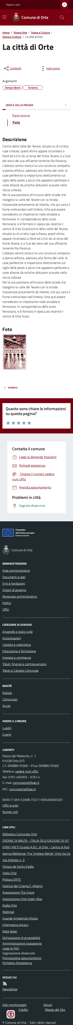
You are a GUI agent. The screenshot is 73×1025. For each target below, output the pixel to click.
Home (6, 32)
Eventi (6, 734)
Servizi (47, 1004)
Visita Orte (9, 873)
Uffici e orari (10, 805)
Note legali (9, 931)
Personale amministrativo (19, 596)
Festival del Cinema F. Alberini (22, 885)
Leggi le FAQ (10, 948)
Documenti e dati (13, 577)
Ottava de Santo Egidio (18, 866)
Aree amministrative (16, 570)
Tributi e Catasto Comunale (20, 670)
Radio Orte (9, 905)
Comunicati (9, 699)
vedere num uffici (26, 771)
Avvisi (6, 705)
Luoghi (6, 728)
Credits (23, 1009)
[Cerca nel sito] (60, 17)
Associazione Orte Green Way (22, 898)
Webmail (8, 911)
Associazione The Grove (18, 892)
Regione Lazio (13, 4)
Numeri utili (10, 811)
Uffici (5, 609)
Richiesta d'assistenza (17, 962)
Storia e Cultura (40, 32)
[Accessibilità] (11, 1014)
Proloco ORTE (11, 879)
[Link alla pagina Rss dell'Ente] (4, 983)
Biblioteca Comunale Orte (19, 834)
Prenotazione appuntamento (21, 958)
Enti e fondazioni (13, 583)
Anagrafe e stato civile (17, 631)
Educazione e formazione (19, 651)
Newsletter (10, 989)
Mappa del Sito (55, 1009)
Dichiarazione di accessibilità (21, 937)
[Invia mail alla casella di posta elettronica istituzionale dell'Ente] (26, 782)
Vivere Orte (20, 32)
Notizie (7, 692)
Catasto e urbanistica (16, 644)
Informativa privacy (15, 924)
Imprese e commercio (16, 657)
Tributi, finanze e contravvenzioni (24, 664)
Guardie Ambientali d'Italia (20, 918)
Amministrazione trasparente (22, 943)
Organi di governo (14, 590)
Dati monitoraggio (14, 1004)
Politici (6, 602)
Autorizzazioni (11, 638)
